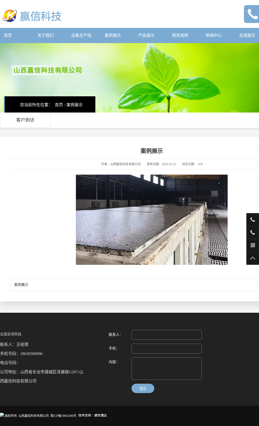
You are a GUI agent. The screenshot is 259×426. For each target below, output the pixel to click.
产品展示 (146, 35)
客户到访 (25, 120)
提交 (143, 389)
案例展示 (113, 35)
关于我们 (45, 35)
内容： (114, 362)
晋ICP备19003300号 (63, 416)
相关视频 (180, 35)
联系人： (116, 335)
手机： (114, 348)
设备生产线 (81, 35)
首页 (8, 35)
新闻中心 (214, 35)
